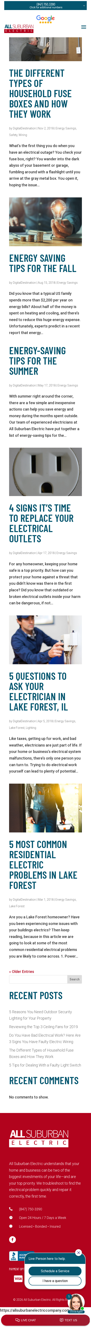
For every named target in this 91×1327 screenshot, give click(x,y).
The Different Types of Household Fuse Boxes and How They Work (40, 93)
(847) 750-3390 (30, 1209)
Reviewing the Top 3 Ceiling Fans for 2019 (43, 1027)
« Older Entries (21, 971)
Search (75, 979)
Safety (13, 135)
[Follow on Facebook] (12, 1239)
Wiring (23, 135)
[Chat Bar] (45, 1320)
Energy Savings (66, 128)
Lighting (31, 727)
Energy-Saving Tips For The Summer (37, 360)
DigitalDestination (24, 128)
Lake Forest (17, 727)
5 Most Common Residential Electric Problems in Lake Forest (43, 864)
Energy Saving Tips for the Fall (42, 263)
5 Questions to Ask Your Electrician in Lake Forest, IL (38, 691)
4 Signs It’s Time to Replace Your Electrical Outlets (41, 522)
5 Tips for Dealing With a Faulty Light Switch (45, 1065)
